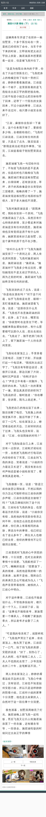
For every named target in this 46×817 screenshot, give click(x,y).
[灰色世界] (20, 20)
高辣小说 (11, 14)
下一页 (23, 765)
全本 (23, 8)
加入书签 (23, 27)
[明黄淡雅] (17, 20)
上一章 (13, 762)
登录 (38, 3)
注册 (43, 3)
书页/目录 (33, 762)
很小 (30, 20)
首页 (4, 14)
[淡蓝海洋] (15, 20)
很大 (39, 20)
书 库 (14, 8)
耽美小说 (5, 3)
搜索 (31, 8)
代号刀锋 (19, 14)
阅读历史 (32, 3)
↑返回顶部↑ (7, 741)
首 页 (5, 8)
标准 (34, 20)
